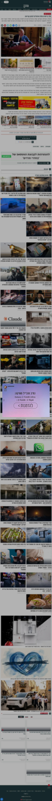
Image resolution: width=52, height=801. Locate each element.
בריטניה (42, 146)
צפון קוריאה (48, 146)
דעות (10, 9)
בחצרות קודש (42, 9)
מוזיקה (19, 9)
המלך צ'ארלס (36, 146)
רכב (5, 9)
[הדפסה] (8, 25)
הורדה (6, 2)
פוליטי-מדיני (34, 9)
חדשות (49, 9)
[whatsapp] (11, 25)
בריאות (14, 9)
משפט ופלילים (26, 9)
